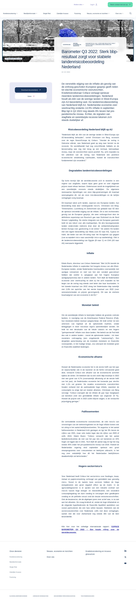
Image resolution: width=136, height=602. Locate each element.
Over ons (50, 557)
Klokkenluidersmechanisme (18, 596)
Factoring (13, 577)
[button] (10, 13)
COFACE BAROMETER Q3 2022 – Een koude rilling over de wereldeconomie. (90, 529)
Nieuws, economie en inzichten (59, 551)
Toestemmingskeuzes (87, 596)
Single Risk (13, 567)
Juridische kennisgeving (40, 596)
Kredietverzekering (16, 557)
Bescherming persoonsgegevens (64, 596)
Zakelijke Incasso (15, 572)
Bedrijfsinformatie (15, 562)
